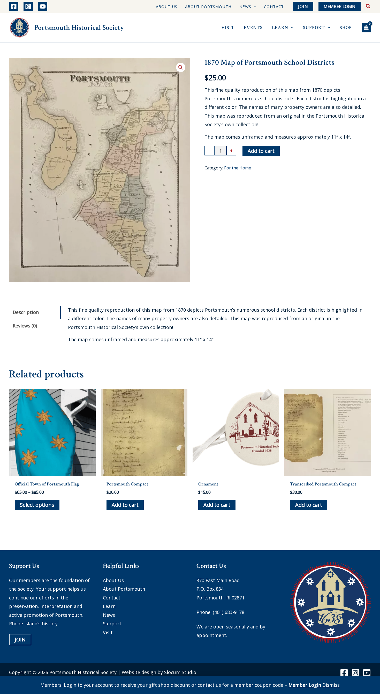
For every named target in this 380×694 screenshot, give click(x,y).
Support (112, 624)
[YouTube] (42, 6)
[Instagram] (28, 6)
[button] (253, 7)
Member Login (304, 685)
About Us (113, 580)
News (109, 615)
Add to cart (261, 150)
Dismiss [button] (331, 685)
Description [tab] (26, 312)
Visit (108, 632)
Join (20, 639)
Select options (37, 504)
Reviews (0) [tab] (25, 326)
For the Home (237, 168)
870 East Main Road (218, 580)
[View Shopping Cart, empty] (366, 27)
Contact (111, 598)
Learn (109, 606)
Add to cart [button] (125, 504)
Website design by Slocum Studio (159, 672)
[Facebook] (13, 6)
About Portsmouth (124, 589)
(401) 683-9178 (228, 612)
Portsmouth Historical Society (79, 27)
